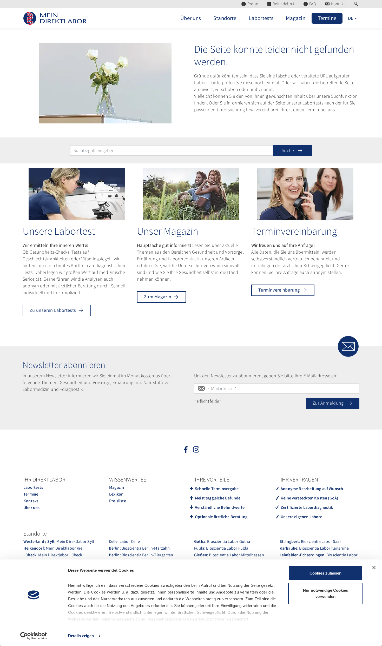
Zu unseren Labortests (53, 310)
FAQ (312, 3)
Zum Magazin (157, 297)
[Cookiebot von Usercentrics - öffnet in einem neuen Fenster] (33, 636)
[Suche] (356, 4)
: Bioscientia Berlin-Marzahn (139, 548)
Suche (288, 150)
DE (350, 18)
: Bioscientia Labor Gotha (222, 541)
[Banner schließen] (374, 567)
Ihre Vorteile (212, 479)
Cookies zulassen (325, 573)
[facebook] (186, 449)
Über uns (31, 507)
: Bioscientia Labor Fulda (221, 548)
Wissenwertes (127, 479)
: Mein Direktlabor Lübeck (52, 554)
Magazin (116, 487)
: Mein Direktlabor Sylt (58, 541)
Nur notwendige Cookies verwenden (325, 593)
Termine (30, 494)
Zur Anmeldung (329, 403)
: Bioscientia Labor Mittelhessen (229, 554)
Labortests (33, 487)
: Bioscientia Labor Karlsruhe (314, 548)
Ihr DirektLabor (44, 479)
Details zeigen (81, 636)
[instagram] (196, 449)
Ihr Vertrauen (299, 479)
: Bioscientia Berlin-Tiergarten (141, 554)
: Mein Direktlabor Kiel (53, 548)
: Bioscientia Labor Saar (310, 541)
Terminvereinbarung (279, 290)
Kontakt (338, 3)
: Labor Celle (124, 541)
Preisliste (117, 500)
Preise (252, 3)
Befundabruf (283, 3)
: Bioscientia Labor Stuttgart (319, 558)
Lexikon (116, 494)
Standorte (35, 533)
